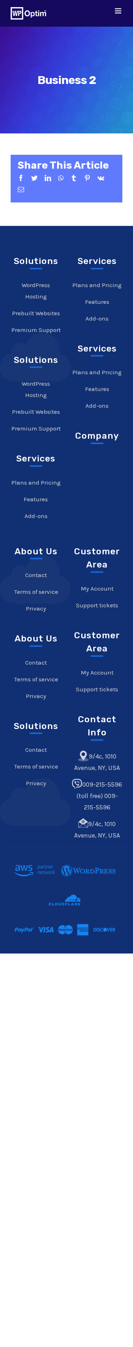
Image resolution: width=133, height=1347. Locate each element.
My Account (97, 588)
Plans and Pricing (36, 482)
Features (36, 499)
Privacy (36, 608)
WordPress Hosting (36, 290)
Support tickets (97, 605)
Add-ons (36, 515)
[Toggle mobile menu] (118, 11)
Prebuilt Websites (36, 313)
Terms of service (36, 591)
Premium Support (36, 329)
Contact (36, 575)
